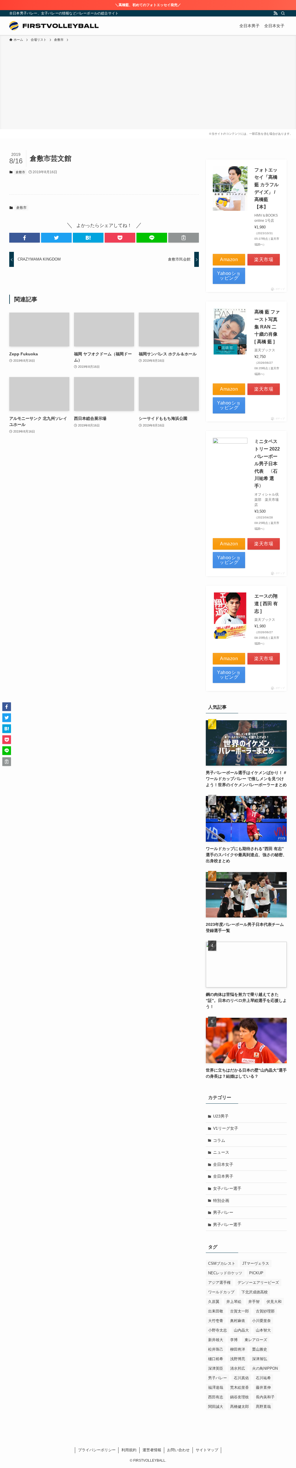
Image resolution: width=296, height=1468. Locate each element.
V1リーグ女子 (225, 1128)
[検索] (283, 13)
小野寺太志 (217, 1330)
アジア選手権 (219, 1282)
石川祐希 (263, 1378)
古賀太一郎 (239, 1311)
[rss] (275, 13)
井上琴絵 (233, 1301)
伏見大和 (274, 1301)
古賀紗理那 (265, 1311)
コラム (219, 1140)
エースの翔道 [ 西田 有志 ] (266, 603)
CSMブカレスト (221, 1263)
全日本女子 (223, 1164)
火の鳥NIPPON (265, 1368)
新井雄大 (215, 1340)
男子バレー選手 (227, 1224)
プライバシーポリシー (97, 1450)
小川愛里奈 (261, 1321)
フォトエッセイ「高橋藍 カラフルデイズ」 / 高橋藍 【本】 (266, 188)
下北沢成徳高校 (254, 1292)
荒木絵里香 (239, 1387)
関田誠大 (215, 1406)
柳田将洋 (237, 1349)
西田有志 (215, 1397)
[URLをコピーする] (183, 238)
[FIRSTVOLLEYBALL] (54, 25)
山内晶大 (241, 1330)
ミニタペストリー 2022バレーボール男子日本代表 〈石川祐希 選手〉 (267, 463)
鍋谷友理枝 (239, 1397)
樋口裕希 (215, 1359)
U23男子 (221, 1116)
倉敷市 (20, 172)
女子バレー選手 (227, 1188)
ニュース (221, 1152)
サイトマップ (207, 1450)
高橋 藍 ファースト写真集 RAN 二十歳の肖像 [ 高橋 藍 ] (267, 326)
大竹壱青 (215, 1321)
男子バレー (223, 1212)
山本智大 (263, 1330)
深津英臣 (215, 1368)
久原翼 (213, 1301)
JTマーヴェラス (255, 1263)
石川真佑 (241, 1378)
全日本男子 (223, 1176)
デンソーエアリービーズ (258, 1282)
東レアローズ (256, 1340)
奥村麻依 (237, 1321)
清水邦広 (237, 1368)
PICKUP (256, 1273)
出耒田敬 (215, 1311)
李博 (234, 1340)
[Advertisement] (148, 85)
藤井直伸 (263, 1387)
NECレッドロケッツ (225, 1273)
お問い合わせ (178, 1450)
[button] (24, 238)
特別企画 (221, 1200)
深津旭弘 (259, 1359)
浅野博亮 (237, 1359)
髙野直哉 (263, 1406)
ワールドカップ (221, 1292)
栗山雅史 (259, 1349)
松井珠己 (215, 1349)
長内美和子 (265, 1397)
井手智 (254, 1301)
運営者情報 (152, 1450)
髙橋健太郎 (239, 1406)
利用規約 (128, 1450)
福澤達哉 (215, 1387)
